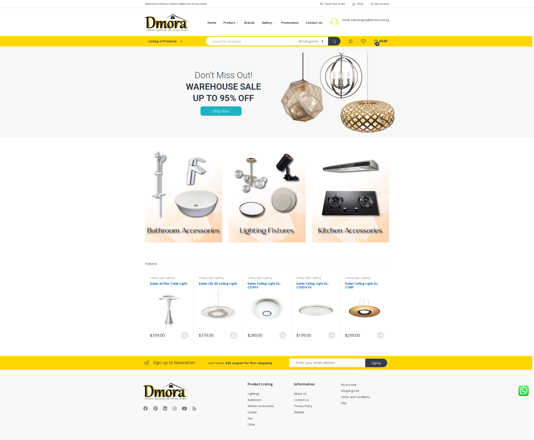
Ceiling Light (157, 278)
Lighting (170, 278)
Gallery (267, 23)
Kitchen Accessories (261, 406)
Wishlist (299, 412)
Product (229, 23)
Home (212, 23)
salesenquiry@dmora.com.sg (370, 20)
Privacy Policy (303, 406)
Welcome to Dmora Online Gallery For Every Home (176, 4)
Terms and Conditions (355, 397)
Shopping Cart (350, 391)
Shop (360, 4)
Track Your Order (334, 4)
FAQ (344, 403)
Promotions (289, 23)
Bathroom (254, 400)
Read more (282, 335)
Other (251, 424)
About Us (300, 394)
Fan (250, 418)
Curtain (252, 412)
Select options (185, 335)
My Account (382, 4)
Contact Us (314, 23)
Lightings (253, 394)
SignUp (376, 363)
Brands (249, 23)
